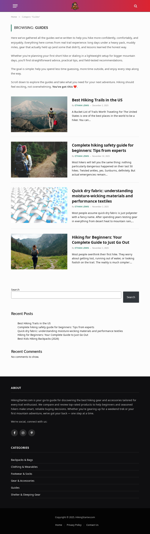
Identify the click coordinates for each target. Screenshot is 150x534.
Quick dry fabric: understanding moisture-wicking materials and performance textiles (102, 196)
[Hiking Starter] (75, 6)
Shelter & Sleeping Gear (25, 494)
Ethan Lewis (82, 105)
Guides (15, 487)
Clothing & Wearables (24, 466)
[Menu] (15, 6)
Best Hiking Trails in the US (97, 99)
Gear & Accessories (22, 480)
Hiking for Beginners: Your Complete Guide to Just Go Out (100, 240)
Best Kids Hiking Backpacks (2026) (38, 338)
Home (58, 524)
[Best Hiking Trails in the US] (39, 114)
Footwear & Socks (21, 473)
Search (15, 289)
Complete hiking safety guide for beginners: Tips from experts (103, 148)
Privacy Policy (74, 524)
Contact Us (92, 524)
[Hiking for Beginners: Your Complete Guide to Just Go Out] (39, 252)
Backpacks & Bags (22, 460)
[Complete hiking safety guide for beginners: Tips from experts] (39, 160)
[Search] (135, 6)
